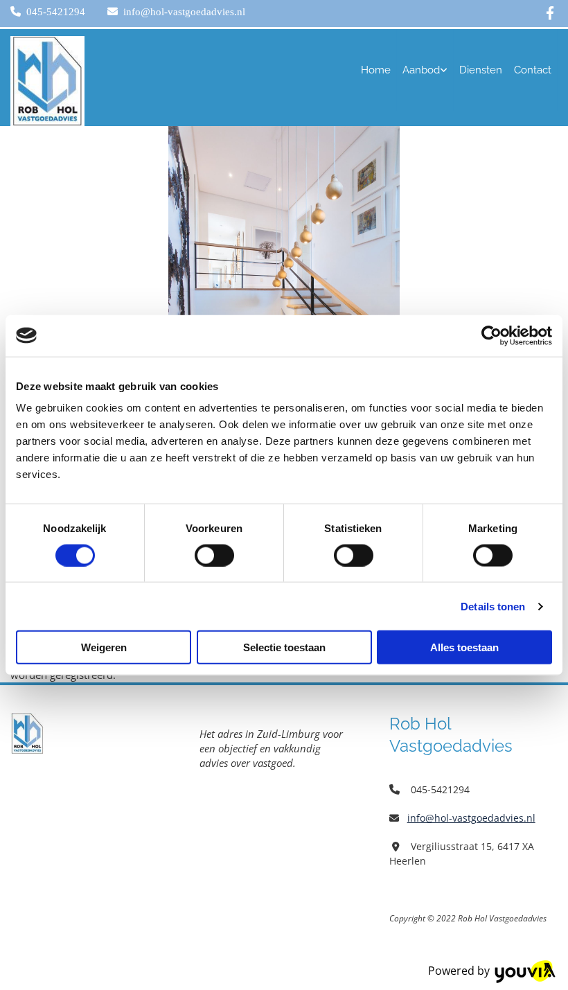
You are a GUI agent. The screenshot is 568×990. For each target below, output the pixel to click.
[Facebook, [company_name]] (550, 12)
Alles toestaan (464, 647)
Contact (532, 70)
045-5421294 (55, 11)
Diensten (480, 70)
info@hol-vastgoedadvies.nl (184, 11)
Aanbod (421, 70)
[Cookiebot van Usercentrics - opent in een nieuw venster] (491, 335)
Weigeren (104, 647)
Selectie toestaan (284, 647)
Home (376, 70)
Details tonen (493, 606)
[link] (425, 70)
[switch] (214, 555)
